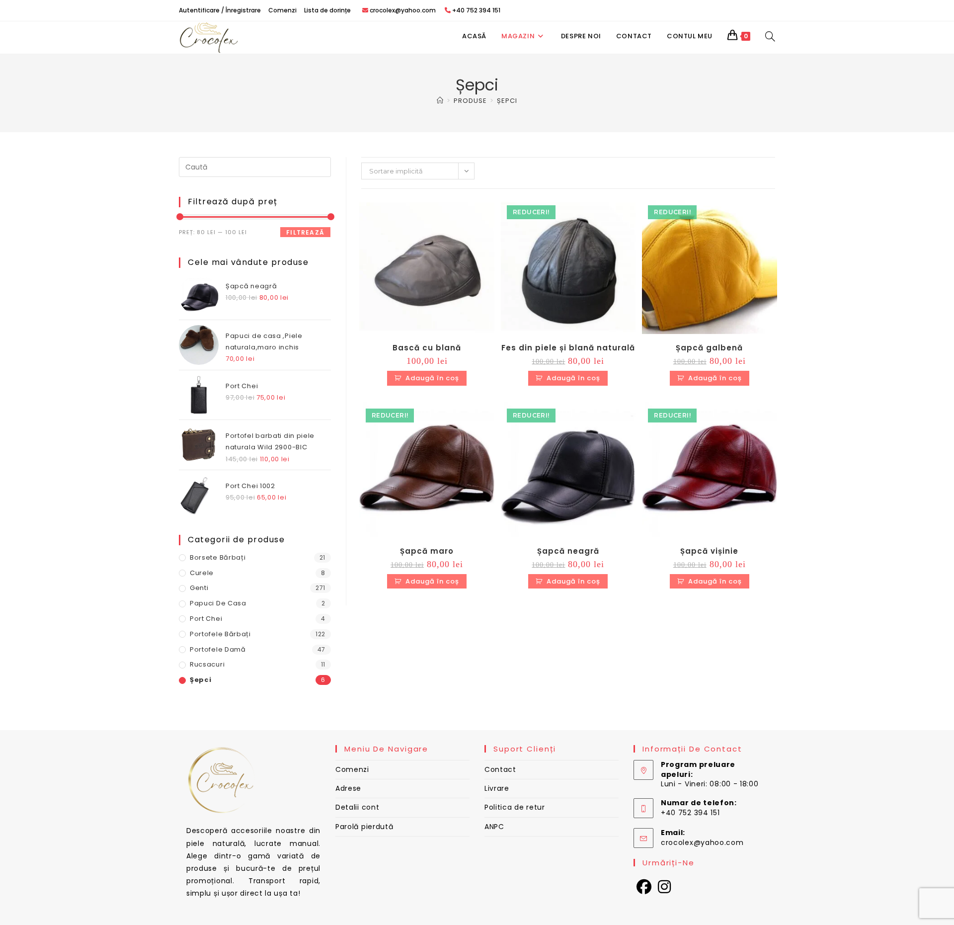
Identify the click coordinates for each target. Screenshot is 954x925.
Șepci (507, 100)
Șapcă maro (427, 551)
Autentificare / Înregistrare (220, 10)
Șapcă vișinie (709, 551)
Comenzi (282, 10)
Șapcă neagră (568, 551)
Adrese (348, 788)
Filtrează (305, 232)
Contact (500, 769)
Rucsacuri (207, 664)
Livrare (496, 788)
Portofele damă (218, 649)
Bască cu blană (427, 347)
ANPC (494, 827)
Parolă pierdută (364, 827)
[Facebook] (644, 887)
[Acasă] (440, 100)
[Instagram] (664, 887)
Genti (199, 587)
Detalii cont (357, 807)
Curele (202, 573)
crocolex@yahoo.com (702, 842)
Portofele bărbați (220, 634)
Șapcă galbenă (709, 347)
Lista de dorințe (327, 10)
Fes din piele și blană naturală (568, 347)
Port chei (206, 618)
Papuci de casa (218, 603)
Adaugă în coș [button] (432, 378)
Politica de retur (514, 807)
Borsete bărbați (218, 557)
